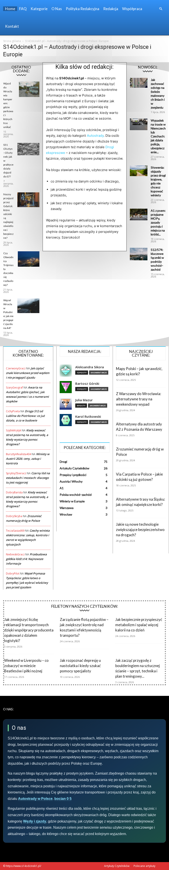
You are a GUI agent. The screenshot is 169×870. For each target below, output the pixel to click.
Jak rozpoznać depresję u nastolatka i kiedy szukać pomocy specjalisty (80, 665)
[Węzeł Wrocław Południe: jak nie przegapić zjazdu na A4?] (28, 305)
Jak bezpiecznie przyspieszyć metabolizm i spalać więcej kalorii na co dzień (138, 624)
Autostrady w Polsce (35, 799)
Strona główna (12, 41)
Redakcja (110, 8)
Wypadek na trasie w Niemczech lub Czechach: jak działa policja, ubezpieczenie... (158, 136)
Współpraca (132, 8)
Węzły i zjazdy (34, 821)
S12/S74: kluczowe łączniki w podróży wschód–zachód (157, 259)
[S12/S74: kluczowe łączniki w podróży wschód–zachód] (138, 254)
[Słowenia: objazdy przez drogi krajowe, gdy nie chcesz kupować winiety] (138, 171)
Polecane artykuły (144, 866)
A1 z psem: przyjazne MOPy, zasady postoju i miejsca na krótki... (158, 222)
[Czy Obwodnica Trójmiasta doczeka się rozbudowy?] (28, 259)
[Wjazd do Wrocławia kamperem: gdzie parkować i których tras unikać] (29, 89)
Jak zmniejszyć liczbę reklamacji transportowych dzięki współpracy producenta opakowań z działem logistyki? (28, 630)
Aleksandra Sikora (89, 367)
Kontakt (12, 26)
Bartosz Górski (87, 383)
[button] (160, 9)
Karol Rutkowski (88, 416)
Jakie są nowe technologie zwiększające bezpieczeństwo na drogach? (140, 529)
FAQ (23, 8)
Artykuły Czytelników (116, 866)
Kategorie (39, 8)
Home (10, 8)
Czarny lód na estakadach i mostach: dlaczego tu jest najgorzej (28, 477)
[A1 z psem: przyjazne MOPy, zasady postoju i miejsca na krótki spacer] (138, 214)
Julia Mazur (84, 400)
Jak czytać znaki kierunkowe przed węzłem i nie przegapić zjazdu (27, 372)
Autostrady (95, 135)
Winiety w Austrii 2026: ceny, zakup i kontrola (28, 458)
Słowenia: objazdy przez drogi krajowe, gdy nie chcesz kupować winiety (158, 181)
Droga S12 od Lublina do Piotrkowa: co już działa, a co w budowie (25, 415)
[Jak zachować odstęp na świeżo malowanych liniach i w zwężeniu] (138, 83)
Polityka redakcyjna (82, 8)
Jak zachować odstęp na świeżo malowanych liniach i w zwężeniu (158, 93)
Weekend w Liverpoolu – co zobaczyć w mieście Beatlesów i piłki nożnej (26, 665)
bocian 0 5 (63, 799)
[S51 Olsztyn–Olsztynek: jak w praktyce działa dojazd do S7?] (28, 149)
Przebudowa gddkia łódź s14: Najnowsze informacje (26, 558)
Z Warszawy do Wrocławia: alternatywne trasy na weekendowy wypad (138, 399)
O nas (56, 8)
